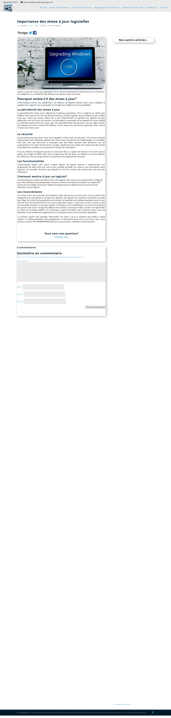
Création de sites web (132, 8)
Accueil (43, 8)
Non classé (143, 79)
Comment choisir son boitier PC (132, 269)
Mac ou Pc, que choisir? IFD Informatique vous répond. (131, 535)
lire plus (119, 104)
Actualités (140, 672)
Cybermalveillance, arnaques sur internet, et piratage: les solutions (132, 405)
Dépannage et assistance (107, 8)
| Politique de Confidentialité (135, 713)
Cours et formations (82, 8)
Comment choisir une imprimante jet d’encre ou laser (131, 337)
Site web (20, 301)
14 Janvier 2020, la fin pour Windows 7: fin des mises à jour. (131, 666)
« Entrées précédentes (122, 704)
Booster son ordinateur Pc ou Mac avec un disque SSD (132, 471)
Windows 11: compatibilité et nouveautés (132, 141)
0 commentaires (54, 25)
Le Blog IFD (151, 8)
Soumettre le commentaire (95, 307)
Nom (19, 287)
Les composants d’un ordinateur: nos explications (132, 74)
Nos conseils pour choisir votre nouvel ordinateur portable (130, 600)
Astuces (43, 25)
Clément (122, 210)
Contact (163, 8)
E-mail (20, 294)
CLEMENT (24, 25)
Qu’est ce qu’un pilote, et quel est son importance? (133, 205)
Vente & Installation (59, 8)
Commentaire (23, 261)
